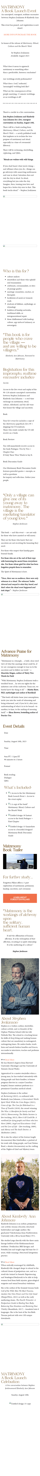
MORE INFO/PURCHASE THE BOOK (20, 34)
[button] (20, 1059)
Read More (9, 1059)
